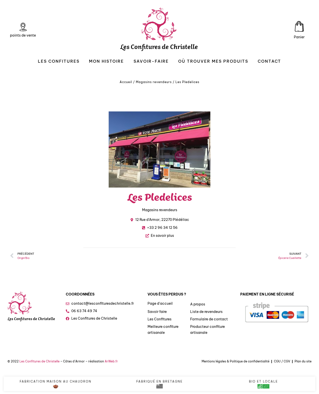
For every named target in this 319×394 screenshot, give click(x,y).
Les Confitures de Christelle (159, 48)
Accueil (126, 82)
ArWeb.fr (111, 361)
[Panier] (299, 26)
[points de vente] (22, 27)
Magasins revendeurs (154, 82)
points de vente (23, 35)
